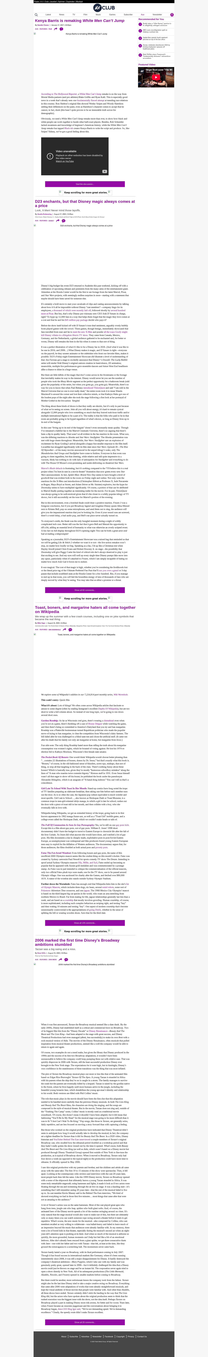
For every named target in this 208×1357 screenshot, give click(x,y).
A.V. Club (44, 1)
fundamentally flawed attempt (90, 100)
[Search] (36, 14)
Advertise (85, 1336)
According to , (59, 94)
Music (98, 15)
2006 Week (53, 959)
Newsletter (157, 15)
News (61, 15)
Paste (36, 1)
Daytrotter (70, 1)
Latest (48, 15)
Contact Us (142, 1336)
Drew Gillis (41, 953)
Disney (51, 221)
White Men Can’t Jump (91, 94)
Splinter (61, 1)
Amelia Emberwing (44, 214)
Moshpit (79, 1)
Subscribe (128, 15)
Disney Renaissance (98, 1031)
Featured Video (147, 64)
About (63, 1336)
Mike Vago (41, 623)
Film (85, 15)
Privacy (131, 1336)
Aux (142, 15)
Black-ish (68, 128)
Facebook (109, 1336)
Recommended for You (151, 19)
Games (112, 15)
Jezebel (53, 1)
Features (43, 29)
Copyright (120, 1336)
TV (74, 15)
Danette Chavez (43, 25)
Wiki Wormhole (55, 629)
